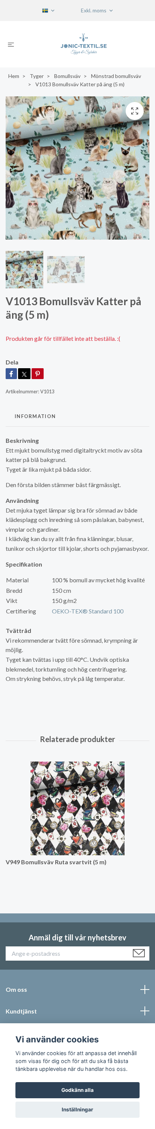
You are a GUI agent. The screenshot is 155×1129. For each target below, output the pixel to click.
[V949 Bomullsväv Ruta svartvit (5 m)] (77, 808)
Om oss (16, 989)
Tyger (37, 76)
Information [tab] (35, 416)
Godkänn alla (77, 1090)
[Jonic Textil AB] (83, 44)
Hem (13, 76)
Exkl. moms (94, 10)
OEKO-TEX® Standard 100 (87, 611)
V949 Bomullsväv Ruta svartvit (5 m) (56, 861)
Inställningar (77, 1110)
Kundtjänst (21, 1011)
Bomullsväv (67, 76)
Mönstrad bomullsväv (116, 76)
